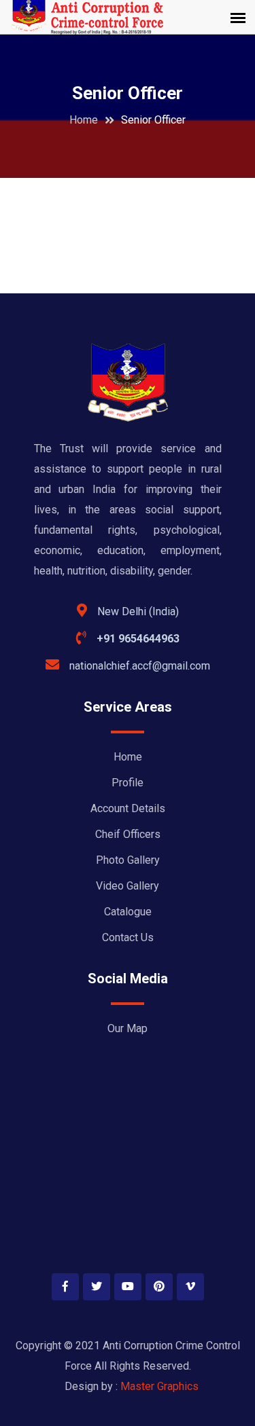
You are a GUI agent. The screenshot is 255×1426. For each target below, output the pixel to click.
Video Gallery (127, 885)
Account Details (127, 808)
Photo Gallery (128, 860)
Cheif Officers (127, 834)
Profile (127, 782)
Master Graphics (159, 1386)
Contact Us (128, 937)
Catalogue (128, 911)
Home (83, 119)
